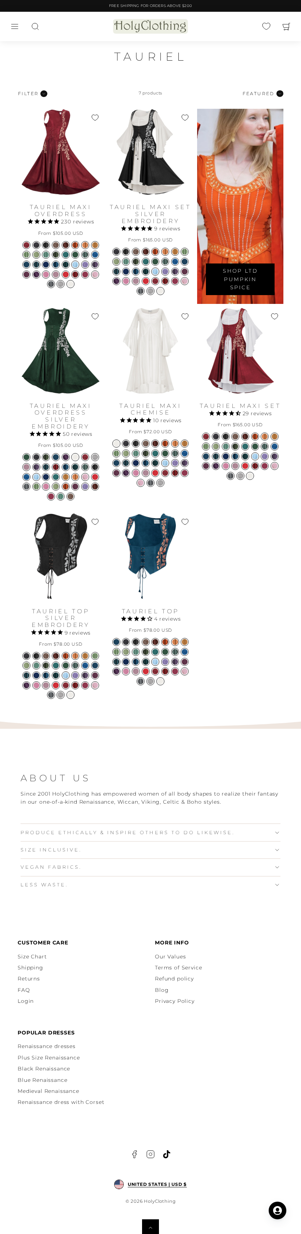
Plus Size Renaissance (49, 1057)
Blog (161, 990)
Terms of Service (178, 967)
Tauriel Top (150, 611)
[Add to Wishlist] (95, 117)
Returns (29, 978)
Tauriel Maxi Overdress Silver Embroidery (61, 416)
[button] (14, 26)
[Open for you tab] (277, 1210)
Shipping (30, 967)
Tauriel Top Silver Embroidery (61, 618)
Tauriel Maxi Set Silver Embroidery (150, 214)
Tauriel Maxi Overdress (61, 211)
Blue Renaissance (42, 1080)
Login (26, 1001)
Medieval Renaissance (48, 1091)
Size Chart (32, 956)
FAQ (24, 990)
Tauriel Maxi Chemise (150, 409)
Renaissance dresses (47, 1046)
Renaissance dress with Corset (61, 1102)
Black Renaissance (44, 1068)
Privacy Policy (175, 1001)
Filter (28, 93)
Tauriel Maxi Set (240, 405)
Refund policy (174, 978)
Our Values (170, 956)
